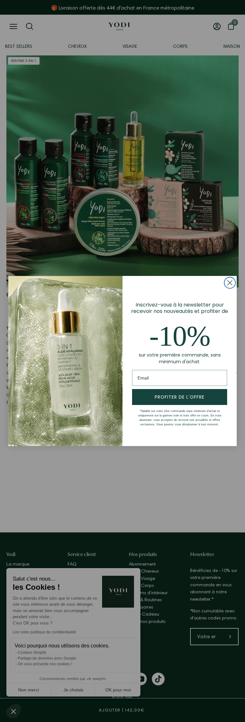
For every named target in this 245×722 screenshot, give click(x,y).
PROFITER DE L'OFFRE (179, 397)
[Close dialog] (229, 282)
